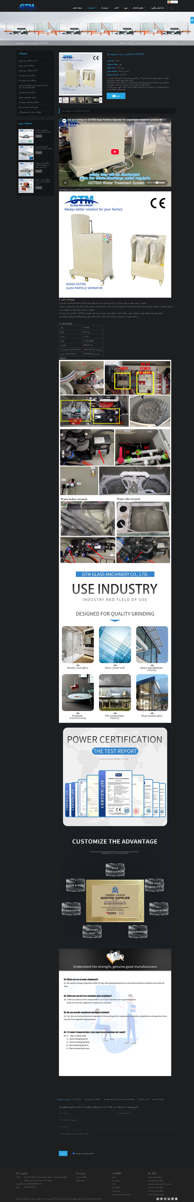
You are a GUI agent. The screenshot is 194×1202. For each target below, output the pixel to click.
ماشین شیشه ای (143, 1099)
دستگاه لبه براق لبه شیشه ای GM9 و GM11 (43, 131)
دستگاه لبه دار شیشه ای (27, 80)
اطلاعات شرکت (81, 1177)
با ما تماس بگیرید (157, 8)
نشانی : (18, 1177)
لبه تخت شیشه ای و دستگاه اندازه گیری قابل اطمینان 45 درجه (33, 86)
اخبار (116, 8)
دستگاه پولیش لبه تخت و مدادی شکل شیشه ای (119, 1099)
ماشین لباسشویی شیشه (27, 97)
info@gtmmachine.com (34, 1184)
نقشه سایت (116, 1191)
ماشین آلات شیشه (158, 1099)
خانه (123, 43)
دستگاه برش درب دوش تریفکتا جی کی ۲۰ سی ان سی (43, 182)
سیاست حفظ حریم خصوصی (121, 1194)
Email (116, 95)
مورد (126, 8)
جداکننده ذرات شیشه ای (92, 1099)
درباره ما (105, 8)
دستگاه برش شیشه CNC (28, 61)
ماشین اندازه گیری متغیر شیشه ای (159, 1184)
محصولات (91, 8)
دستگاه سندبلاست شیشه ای (29, 102)
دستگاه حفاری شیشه (26, 66)
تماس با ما (22, 1173)
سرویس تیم (116, 1180)
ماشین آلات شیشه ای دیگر (144, 43)
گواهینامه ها (116, 1187)
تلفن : (18, 1187)
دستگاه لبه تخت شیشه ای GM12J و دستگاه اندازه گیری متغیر (42, 165)
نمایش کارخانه (138, 8)
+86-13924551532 (30, 1187)
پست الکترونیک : (21, 1184)
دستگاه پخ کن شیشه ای (27, 92)
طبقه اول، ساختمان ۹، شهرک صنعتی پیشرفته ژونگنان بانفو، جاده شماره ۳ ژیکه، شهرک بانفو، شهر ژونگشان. (45, 1178)
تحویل (114, 1177)
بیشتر (38, 136)
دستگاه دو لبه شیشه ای (27, 75)
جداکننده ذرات (76, 1099)
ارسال (63, 1153)
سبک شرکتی (80, 1180)
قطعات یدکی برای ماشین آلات (30, 112)
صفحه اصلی (77, 8)
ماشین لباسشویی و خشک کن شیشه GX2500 (43, 147)
